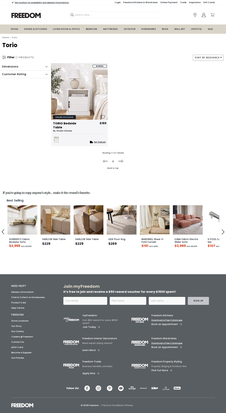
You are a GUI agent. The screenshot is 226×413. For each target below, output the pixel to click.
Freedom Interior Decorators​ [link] (99, 342)
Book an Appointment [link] (164, 328)
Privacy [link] (129, 409)
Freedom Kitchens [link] (162, 319)
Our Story (16, 330)
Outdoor (129, 29)
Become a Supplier (21, 356)
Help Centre (17, 312)
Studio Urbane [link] (64, 130)
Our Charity (17, 335)
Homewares (148, 29)
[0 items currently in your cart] (212, 15)
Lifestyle (196, 29)
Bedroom (91, 29)
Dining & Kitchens (35, 29)
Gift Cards (209, 2)
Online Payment (169, 2)
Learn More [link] (89, 354)
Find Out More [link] (159, 374)
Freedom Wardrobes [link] (164, 342)
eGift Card (17, 351)
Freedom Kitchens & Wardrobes (140, 2)
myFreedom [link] (90, 319)
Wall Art (179, 29)
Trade (183, 2)
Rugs (165, 29)
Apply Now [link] (88, 377)
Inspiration (195, 2)
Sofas (14, 29)
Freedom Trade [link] (91, 365)
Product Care (18, 306)
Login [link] (118, 2)
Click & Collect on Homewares (28, 301)
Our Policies (17, 362)
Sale (210, 29)
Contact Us (17, 346)
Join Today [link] (89, 331)
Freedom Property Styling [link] (166, 365)
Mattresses (110, 29)
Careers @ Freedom (22, 340)
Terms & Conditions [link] (113, 409)
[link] (36, 15)
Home (5, 37)
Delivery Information (22, 296)
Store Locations (19, 324)
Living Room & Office (66, 29)
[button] (25, 66)
